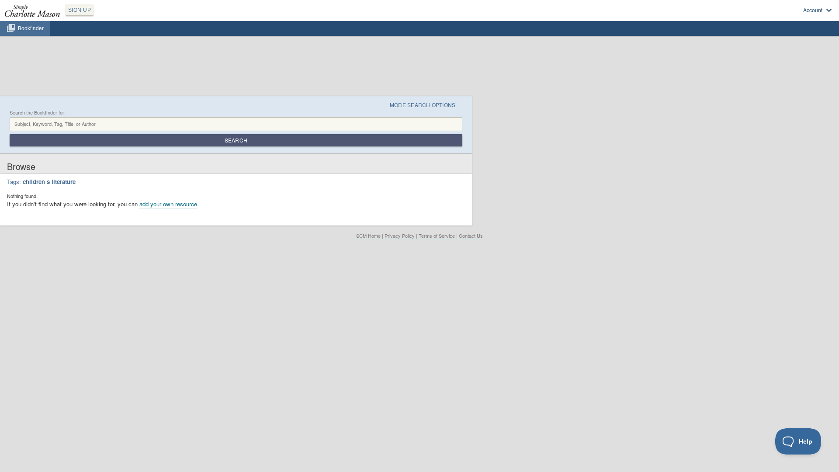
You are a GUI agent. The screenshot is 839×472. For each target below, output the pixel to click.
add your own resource (168, 204)
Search (236, 140)
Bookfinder (31, 27)
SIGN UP (79, 10)
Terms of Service (437, 235)
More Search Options (423, 104)
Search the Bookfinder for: (38, 112)
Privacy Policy (400, 235)
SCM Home (368, 235)
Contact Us (471, 235)
